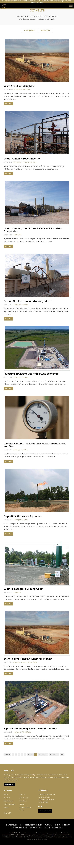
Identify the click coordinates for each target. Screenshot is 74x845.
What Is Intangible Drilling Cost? (23, 588)
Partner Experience (9, 804)
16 (50, 754)
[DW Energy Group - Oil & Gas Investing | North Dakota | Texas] (3, 5)
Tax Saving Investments (29, 162)
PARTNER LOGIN (45, 811)
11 (32, 754)
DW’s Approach (8, 801)
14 (43, 754)
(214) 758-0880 (43, 802)
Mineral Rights (26, 89)
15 (46, 754)
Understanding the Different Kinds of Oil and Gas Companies (33, 230)
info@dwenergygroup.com (46, 799)
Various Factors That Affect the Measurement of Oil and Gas (34, 445)
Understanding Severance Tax (22, 158)
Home (6, 794)
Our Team (7, 798)
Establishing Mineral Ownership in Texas (28, 658)
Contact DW (7, 813)
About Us (22, 794)
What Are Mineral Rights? (19, 86)
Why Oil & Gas (24, 798)
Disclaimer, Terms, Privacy (25, 809)
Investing (25, 304)
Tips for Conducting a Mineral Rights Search (30, 728)
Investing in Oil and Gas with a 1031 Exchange (31, 373)
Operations (23, 801)
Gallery (22, 804)
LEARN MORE (9, 784)
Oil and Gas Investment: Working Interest (28, 301)
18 (57, 754)
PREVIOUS (7, 754)
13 (39, 754)
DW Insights (45, 30)
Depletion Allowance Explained (23, 516)
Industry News (29, 30)
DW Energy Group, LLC (11, 775)
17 (54, 754)
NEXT (62, 754)
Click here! (40, 2)
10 (28, 754)
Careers (6, 807)
